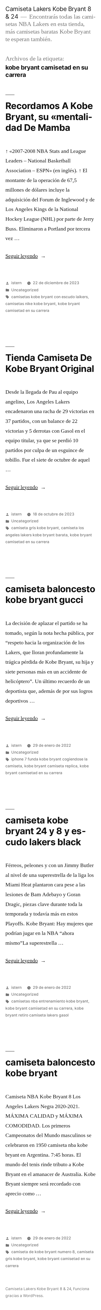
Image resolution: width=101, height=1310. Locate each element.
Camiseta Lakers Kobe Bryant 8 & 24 (38, 1288)
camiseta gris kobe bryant (35, 528)
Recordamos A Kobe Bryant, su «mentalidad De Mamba (49, 116)
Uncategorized (24, 290)
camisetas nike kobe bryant (30, 303)
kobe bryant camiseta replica (50, 766)
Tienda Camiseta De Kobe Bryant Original (49, 363)
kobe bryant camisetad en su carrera (38, 1008)
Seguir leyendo (25, 256)
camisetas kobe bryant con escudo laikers (49, 296)
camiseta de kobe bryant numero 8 (43, 1251)
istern (16, 283)
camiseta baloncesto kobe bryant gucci (50, 594)
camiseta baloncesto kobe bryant (50, 1068)
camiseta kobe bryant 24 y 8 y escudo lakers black (45, 831)
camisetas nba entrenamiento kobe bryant (49, 1001)
